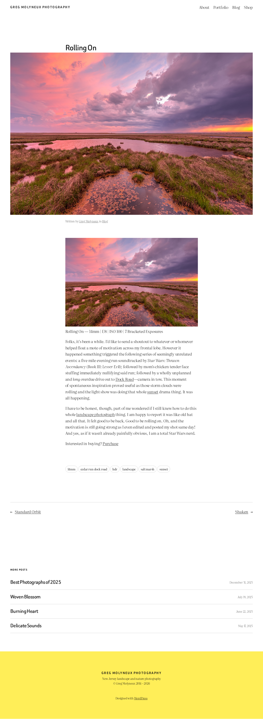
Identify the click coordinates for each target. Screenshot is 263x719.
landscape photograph (95, 414)
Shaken (241, 512)
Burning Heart (24, 611)
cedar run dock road (94, 469)
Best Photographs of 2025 (35, 582)
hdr (114, 469)
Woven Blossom (25, 597)
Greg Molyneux (88, 221)
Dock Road (124, 379)
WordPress (141, 698)
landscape (129, 469)
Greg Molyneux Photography (40, 7)
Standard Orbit (28, 512)
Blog (105, 221)
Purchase (110, 443)
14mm (71, 469)
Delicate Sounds (25, 626)
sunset (152, 392)
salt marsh (147, 469)
